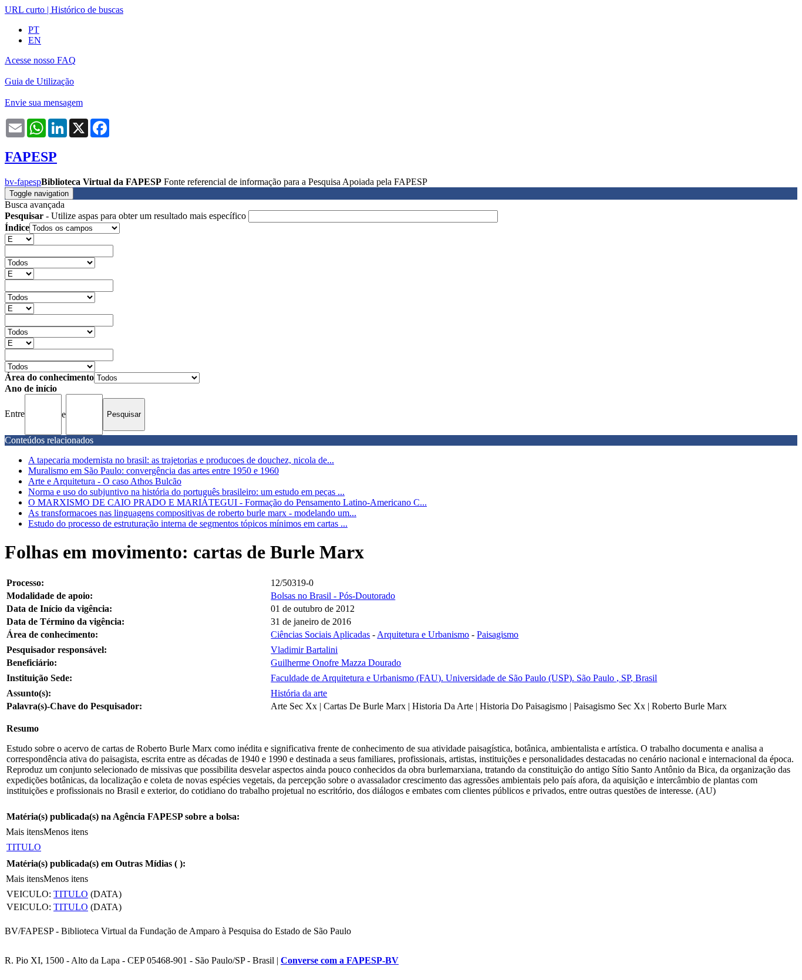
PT (33, 30)
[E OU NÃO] (19, 239)
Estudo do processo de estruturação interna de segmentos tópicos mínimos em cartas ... (188, 523)
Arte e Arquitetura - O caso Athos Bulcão (104, 481)
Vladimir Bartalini (304, 650)
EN (34, 40)
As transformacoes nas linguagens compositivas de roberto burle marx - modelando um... (192, 513)
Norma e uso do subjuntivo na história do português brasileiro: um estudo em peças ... (186, 492)
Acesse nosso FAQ (40, 60)
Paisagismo (497, 634)
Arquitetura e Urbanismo (423, 634)
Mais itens (24, 832)
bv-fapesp (23, 182)
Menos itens (65, 832)
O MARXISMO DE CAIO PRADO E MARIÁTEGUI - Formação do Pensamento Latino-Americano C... (227, 502)
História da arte (299, 693)
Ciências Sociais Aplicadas (320, 634)
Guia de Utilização (39, 81)
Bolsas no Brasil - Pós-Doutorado (333, 596)
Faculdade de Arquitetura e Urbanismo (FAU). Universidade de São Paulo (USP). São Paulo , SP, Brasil (464, 678)
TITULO (23, 847)
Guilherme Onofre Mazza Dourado (336, 663)
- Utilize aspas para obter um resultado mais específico (126, 216)
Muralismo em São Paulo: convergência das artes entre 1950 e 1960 (153, 471)
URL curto (25, 10)
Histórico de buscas (87, 10)
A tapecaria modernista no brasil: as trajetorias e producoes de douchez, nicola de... (181, 460)
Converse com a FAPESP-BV (340, 960)
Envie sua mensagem (44, 102)
